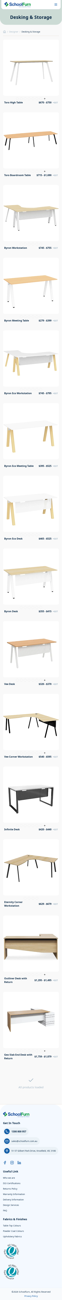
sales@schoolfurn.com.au (24, 1141)
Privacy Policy (31, 1296)
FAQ (5, 1210)
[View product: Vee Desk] (31, 654)
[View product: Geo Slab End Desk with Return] (31, 1027)
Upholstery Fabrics (12, 1236)
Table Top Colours (12, 1225)
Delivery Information (13, 1199)
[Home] (4, 31)
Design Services (11, 1205)
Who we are (9, 1177)
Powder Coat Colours (13, 1231)
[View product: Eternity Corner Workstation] (31, 874)
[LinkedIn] (19, 1162)
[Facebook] (5, 1162)
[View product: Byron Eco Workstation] (31, 363)
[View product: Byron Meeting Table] (31, 291)
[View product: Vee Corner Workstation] (31, 727)
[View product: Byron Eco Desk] (31, 509)
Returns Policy (10, 1188)
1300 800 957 (18, 1131)
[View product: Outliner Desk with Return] (31, 951)
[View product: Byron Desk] (31, 581)
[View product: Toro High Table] (31, 73)
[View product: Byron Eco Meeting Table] (31, 436)
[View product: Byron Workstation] (31, 218)
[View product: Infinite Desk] (31, 800)
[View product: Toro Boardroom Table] (31, 145)
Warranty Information (14, 1194)
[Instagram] (12, 1162)
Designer (13, 31)
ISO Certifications (11, 1183)
